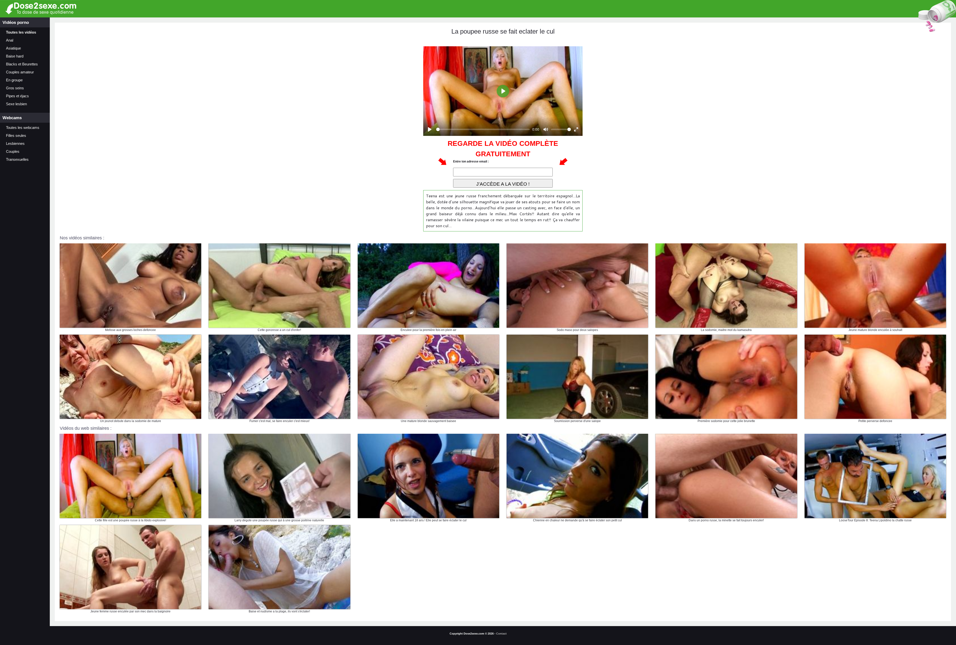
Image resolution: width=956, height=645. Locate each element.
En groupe (14, 80)
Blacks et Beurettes (22, 64)
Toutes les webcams (22, 128)
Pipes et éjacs (17, 96)
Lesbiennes (15, 144)
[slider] (483, 129)
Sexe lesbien (16, 104)
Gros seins (15, 88)
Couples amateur (20, 72)
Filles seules (16, 136)
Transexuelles (17, 159)
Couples (12, 152)
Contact (501, 633)
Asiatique (13, 48)
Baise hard (14, 56)
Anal (9, 40)
